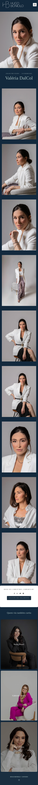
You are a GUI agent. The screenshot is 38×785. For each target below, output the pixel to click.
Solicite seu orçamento (19, 598)
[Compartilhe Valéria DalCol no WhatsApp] (17, 593)
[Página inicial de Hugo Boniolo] (13, 4)
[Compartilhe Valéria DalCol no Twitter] (20, 593)
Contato (25, 777)
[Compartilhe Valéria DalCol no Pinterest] (23, 593)
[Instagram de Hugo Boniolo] (19, 780)
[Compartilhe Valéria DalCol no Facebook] (14, 593)
